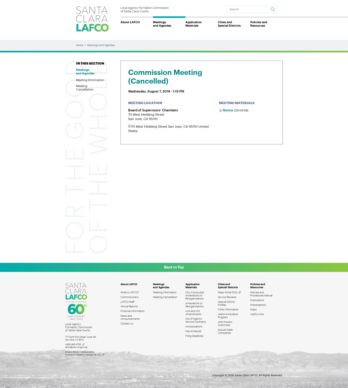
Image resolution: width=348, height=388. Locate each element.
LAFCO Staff (127, 302)
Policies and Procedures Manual (261, 294)
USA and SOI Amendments (193, 313)
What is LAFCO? (130, 292)
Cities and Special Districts (229, 24)
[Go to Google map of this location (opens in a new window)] (169, 126)
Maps (253, 309)
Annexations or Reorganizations (194, 305)
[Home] (92, 19)
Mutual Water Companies (225, 331)
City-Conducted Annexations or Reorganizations (194, 295)
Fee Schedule (193, 331)
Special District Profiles (226, 303)
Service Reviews (227, 297)
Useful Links (257, 314)
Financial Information (132, 311)
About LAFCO (130, 22)
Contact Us (127, 324)
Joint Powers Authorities (225, 324)
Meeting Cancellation (85, 88)
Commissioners (130, 297)
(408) (73, 344)
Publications (257, 300)
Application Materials (193, 24)
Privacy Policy (72, 352)
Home (79, 45)
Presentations (258, 305)
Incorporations (193, 326)
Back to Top (174, 267)
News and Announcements (130, 317)
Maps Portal (227, 292)
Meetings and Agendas (162, 24)
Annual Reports (129, 306)
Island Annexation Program (228, 316)
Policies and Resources (258, 24)
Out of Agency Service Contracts (195, 320)
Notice (228, 110)
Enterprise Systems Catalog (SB (83, 355)
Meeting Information (90, 80)
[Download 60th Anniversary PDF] (78, 301)
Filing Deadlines (194, 336)
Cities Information (228, 309)
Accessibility (88, 352)
